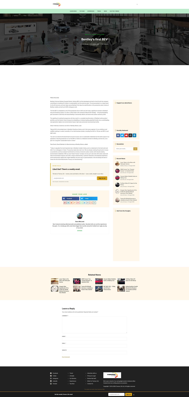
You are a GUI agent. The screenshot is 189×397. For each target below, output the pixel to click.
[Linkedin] (134, 135)
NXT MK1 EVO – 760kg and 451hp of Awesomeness (109, 288)
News (105, 11)
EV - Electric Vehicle (95, 34)
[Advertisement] (91, 4)
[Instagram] (130, 135)
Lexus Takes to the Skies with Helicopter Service (64, 280)
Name (64, 336)
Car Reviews (73, 11)
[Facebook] (118, 135)
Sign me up (102, 178)
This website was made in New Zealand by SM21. (94, 389)
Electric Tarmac (114, 11)
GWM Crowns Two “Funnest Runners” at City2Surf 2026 (86, 280)
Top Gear (82, 11)
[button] (137, 4)
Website (64, 350)
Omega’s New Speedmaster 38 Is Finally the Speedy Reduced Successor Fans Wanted (128, 192)
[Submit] (135, 148)
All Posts (79, 230)
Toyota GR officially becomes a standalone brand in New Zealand (87, 288)
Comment (65, 315)
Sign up (128, 394)
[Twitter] (122, 135)
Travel (99, 11)
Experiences (90, 11)
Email (64, 343)
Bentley (87, 34)
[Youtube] (126, 135)
